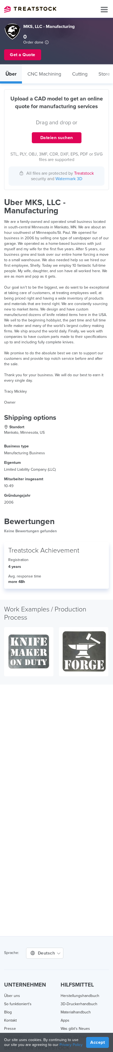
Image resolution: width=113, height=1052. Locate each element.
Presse (10, 1028)
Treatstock (30, 9)
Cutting (79, 74)
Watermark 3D (68, 179)
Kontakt (10, 1020)
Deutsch (47, 953)
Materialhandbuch (76, 1012)
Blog (8, 1012)
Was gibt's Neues (75, 1028)
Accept (97, 1042)
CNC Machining (44, 74)
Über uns (12, 995)
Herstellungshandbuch (80, 995)
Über (10, 74)
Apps (65, 1020)
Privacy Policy (71, 1044)
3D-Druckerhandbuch (79, 1004)
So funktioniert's (18, 1004)
